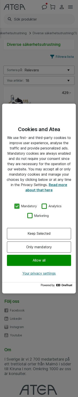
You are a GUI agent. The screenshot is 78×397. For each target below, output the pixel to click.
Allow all (39, 260)
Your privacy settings (39, 273)
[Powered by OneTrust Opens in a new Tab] (57, 286)
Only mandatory (39, 247)
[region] (39, 198)
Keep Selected (39, 233)
